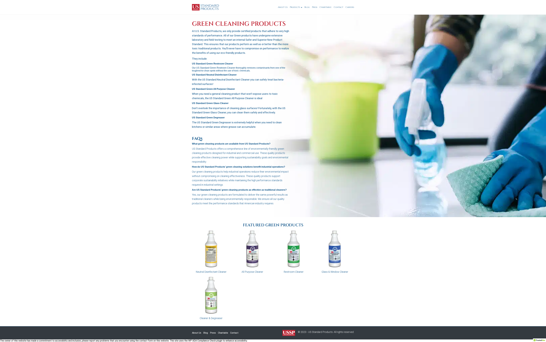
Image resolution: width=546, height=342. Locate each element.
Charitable (325, 7)
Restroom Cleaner (294, 271)
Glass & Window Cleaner (335, 271)
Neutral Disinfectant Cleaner (211, 271)
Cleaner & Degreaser (211, 318)
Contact (338, 7)
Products (295, 7)
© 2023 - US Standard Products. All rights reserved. (325, 331)
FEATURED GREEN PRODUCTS (273, 225)
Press (314, 7)
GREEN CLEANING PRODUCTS (239, 24)
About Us (283, 7)
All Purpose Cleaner (252, 271)
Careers (350, 7)
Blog (307, 7)
